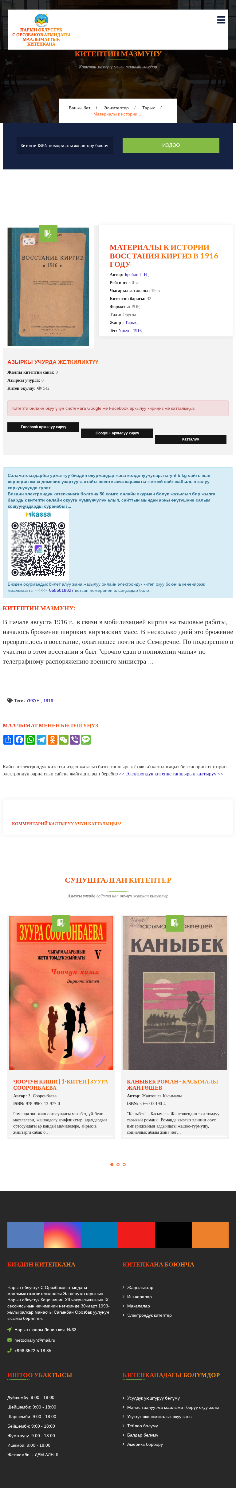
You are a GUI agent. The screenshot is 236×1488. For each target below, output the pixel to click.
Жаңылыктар (140, 1287)
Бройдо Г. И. (136, 274)
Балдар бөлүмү (142, 1435)
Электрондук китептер (149, 1315)
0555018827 (61, 590)
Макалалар (138, 1305)
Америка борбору (145, 1444)
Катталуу (190, 439)
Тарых (148, 107)
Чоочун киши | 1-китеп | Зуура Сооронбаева (60, 1084)
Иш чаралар (139, 1296)
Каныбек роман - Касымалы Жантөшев (172, 1084)
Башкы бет (79, 107)
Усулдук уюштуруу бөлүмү (153, 1398)
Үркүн (125, 330)
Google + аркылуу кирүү (117, 433)
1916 (137, 330)
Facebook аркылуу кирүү (43, 427)
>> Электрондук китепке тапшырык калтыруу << (171, 773)
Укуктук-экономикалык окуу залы (159, 1416)
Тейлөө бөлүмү (142, 1425)
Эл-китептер (116, 107)
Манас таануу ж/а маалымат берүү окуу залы (173, 1407)
